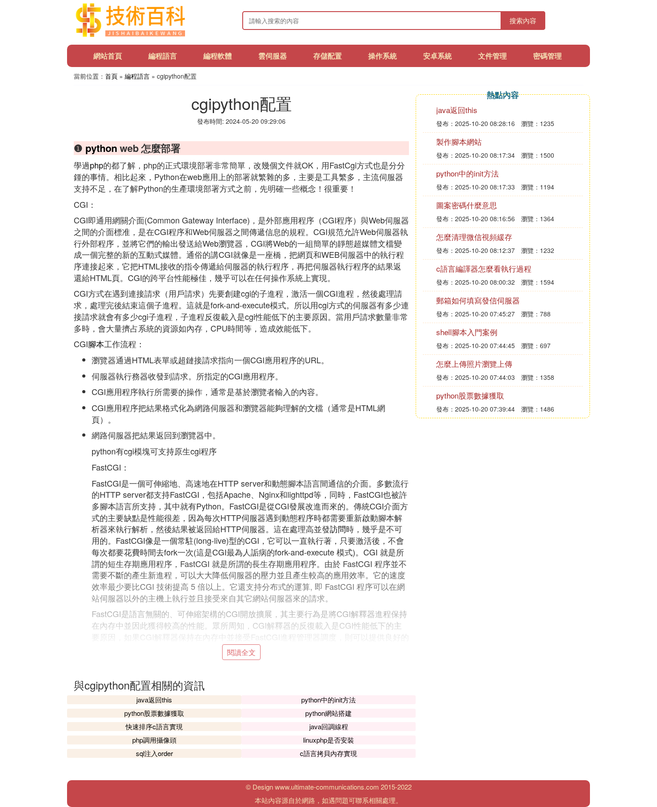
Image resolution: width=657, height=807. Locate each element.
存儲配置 (327, 55)
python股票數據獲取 (154, 713)
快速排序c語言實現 (154, 726)
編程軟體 (217, 55)
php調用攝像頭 (154, 739)
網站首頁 (107, 55)
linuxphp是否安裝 (328, 739)
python (101, 148)
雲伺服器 (272, 55)
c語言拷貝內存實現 (328, 753)
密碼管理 (547, 55)
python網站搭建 (328, 713)
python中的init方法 (328, 699)
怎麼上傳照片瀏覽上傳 (474, 363)
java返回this (154, 699)
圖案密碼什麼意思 (466, 204)
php (96, 165)
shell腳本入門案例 (466, 331)
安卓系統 (437, 55)
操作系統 (382, 55)
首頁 (111, 75)
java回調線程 (328, 726)
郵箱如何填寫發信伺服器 (478, 300)
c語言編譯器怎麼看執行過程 (483, 268)
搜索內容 (523, 20)
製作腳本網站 (459, 141)
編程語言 (162, 55)
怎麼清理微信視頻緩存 (474, 236)
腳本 (96, 343)
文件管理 (492, 55)
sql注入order (154, 753)
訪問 (338, 528)
